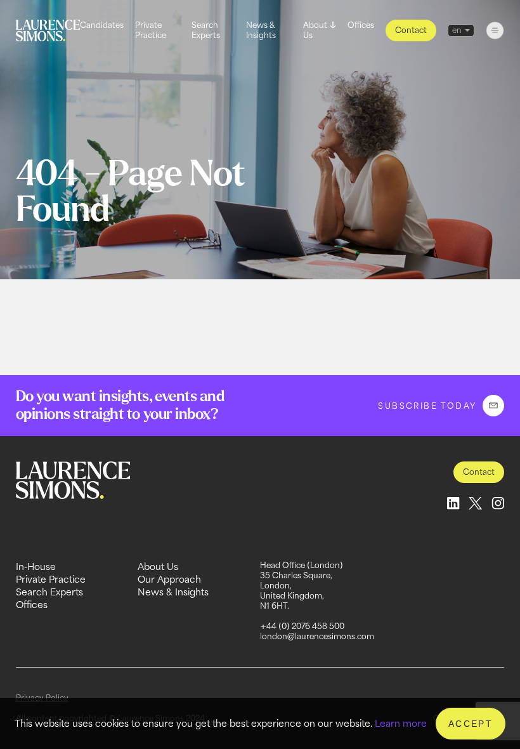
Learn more (401, 723)
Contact (411, 30)
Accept (470, 724)
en (457, 30)
